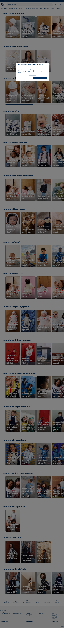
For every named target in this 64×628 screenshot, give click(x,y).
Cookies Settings (32, 75)
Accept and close (40, 77)
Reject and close (24, 77)
